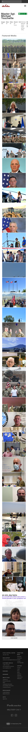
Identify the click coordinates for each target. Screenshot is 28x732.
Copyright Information (7, 684)
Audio (18, 672)
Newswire (5, 674)
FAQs (4, 682)
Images (18, 667)
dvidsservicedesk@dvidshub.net (10, 659)
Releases (19, 656)
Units (4, 697)
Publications (19, 677)
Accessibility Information (8, 685)
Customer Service (6, 687)
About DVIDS (6, 677)
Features (5, 671)
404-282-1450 (6, 654)
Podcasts (19, 675)
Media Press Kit (6, 693)
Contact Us (5, 679)
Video (18, 669)
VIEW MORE (14, 638)
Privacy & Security (6, 681)
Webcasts (19, 678)
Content (19, 665)
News (18, 670)
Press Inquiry (6, 690)
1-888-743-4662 (6, 664)
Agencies (5, 698)
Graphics (19, 673)
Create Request (6, 692)
